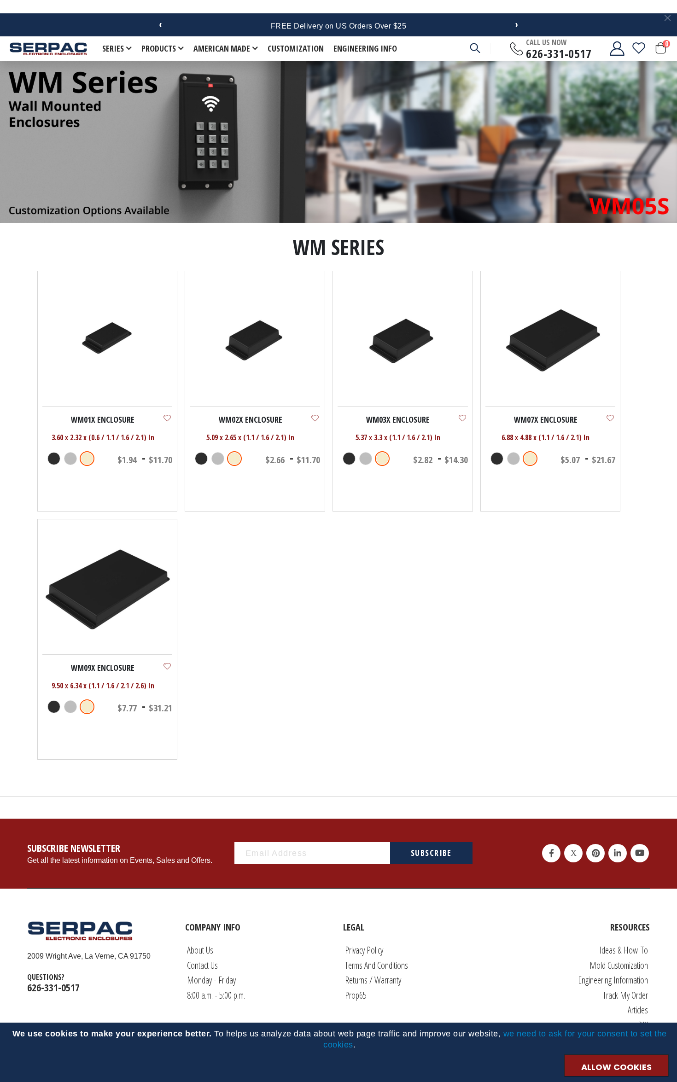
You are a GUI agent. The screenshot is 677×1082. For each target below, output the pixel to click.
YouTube (639, 853)
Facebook (551, 853)
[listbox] (72, 459)
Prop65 (356, 995)
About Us (200, 950)
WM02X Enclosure (250, 419)
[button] (167, 418)
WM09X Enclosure (102, 667)
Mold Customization (618, 965)
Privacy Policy (364, 950)
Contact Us (202, 965)
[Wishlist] (639, 48)
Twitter (573, 853)
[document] (340, 1039)
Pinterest (595, 853)
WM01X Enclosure (102, 419)
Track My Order (625, 995)
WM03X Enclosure (398, 419)
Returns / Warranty (373, 980)
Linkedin (617, 853)
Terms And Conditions (376, 965)
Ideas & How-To (623, 950)
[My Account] (609, 48)
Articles (638, 1010)
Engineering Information (613, 980)
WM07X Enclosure (546, 419)
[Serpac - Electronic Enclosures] (48, 48)
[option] (53, 458)
